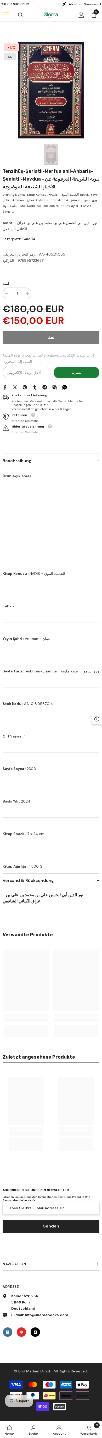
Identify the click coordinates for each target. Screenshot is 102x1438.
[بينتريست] (24, 386)
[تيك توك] (35, 1332)
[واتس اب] (64, 386)
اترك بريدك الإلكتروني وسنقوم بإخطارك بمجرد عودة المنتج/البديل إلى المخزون (48, 358)
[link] (26, 1020)
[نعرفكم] (34, 386)
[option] (51, 90)
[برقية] (44, 386)
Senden (51, 1226)
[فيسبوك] (5, 386)
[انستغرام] (8, 1332)
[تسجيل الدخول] (81, 15)
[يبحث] (21, 15)
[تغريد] (15, 386)
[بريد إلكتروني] (54, 386)
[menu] (6, 15)
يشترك (77, 372)
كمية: (6, 283)
